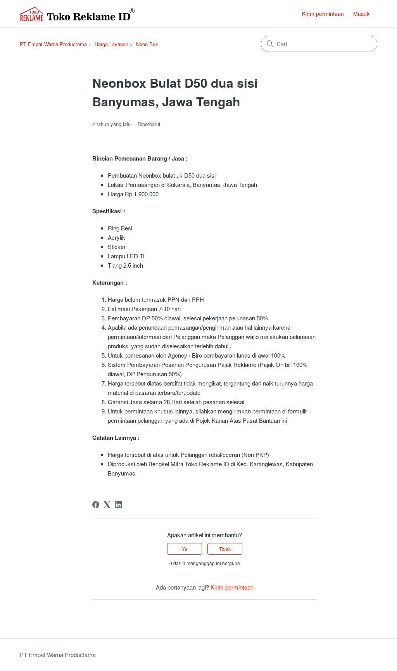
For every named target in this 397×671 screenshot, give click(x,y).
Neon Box (147, 44)
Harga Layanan (111, 44)
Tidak (225, 548)
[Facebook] (95, 504)
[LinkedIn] (118, 504)
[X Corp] (107, 504)
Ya (184, 548)
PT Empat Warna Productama (53, 44)
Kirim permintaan (323, 13)
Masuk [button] (361, 13)
